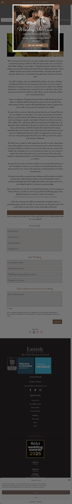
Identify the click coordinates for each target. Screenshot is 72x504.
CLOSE (57, 7)
